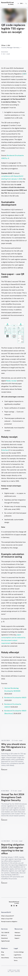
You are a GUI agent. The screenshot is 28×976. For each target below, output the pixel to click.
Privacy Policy (18, 957)
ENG (21, 3)
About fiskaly (5, 957)
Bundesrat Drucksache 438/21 (15, 698)
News (2, 955)
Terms (15, 960)
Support (17, 938)
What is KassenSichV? (7, 916)
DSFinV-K (4, 935)
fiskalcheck (4, 938)
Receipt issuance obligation (9, 921)
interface (5, 450)
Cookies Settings (19, 952)
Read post (4, 769)
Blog (2, 952)
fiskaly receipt (11, 381)
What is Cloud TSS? (6, 919)
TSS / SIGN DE (5, 932)
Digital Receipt (5, 941)
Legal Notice (17, 955)
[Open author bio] (20, 47)
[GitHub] (14, 905)
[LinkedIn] (11, 905)
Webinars (17, 932)
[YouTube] (16, 905)
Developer (18, 935)
